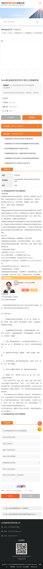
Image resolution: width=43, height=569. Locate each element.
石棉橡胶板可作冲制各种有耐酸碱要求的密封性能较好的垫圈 (22, 143)
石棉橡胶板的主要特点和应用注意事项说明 (18, 139)
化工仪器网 (26, 567)
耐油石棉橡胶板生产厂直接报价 (18, 508)
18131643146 (40, 423)
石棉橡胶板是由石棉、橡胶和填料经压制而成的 (20, 153)
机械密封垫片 (19, 33)
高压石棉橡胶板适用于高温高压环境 (16, 148)
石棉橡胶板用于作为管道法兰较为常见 (17, 163)
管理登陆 (12, 567)
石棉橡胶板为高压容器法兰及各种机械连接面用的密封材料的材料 (22, 158)
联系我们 (32, 117)
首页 (4, 33)
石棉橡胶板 (28, 33)
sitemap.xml (34, 567)
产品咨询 (11, 117)
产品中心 (10, 33)
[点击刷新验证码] (21, 486)
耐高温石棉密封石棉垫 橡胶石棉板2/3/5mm (22, 514)
